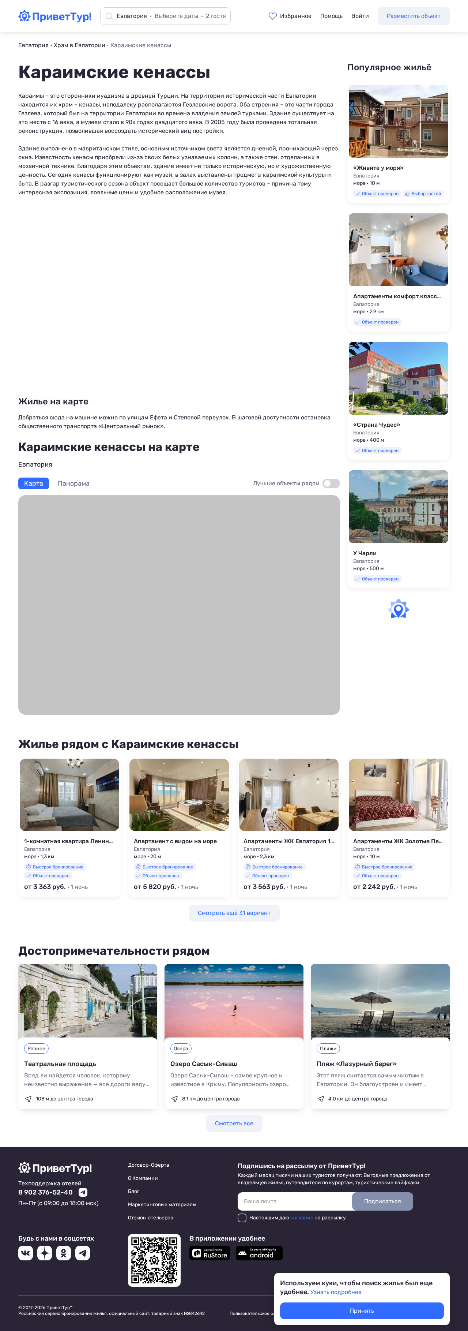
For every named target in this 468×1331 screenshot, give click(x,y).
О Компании (143, 1178)
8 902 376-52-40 (45, 1192)
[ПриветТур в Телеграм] (82, 1253)
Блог (133, 1191)
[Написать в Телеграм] (83, 1192)
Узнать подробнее (336, 1292)
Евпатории (301, 95)
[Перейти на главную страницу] (54, 20)
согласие (301, 1218)
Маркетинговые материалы (162, 1204)
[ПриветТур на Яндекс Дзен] (44, 1253)
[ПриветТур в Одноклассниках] (63, 1253)
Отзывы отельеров (150, 1218)
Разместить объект (414, 15)
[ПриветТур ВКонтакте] (25, 1253)
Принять (362, 1310)
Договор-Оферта (148, 1165)
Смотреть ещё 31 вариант (234, 912)
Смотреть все (234, 1123)
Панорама (74, 483)
